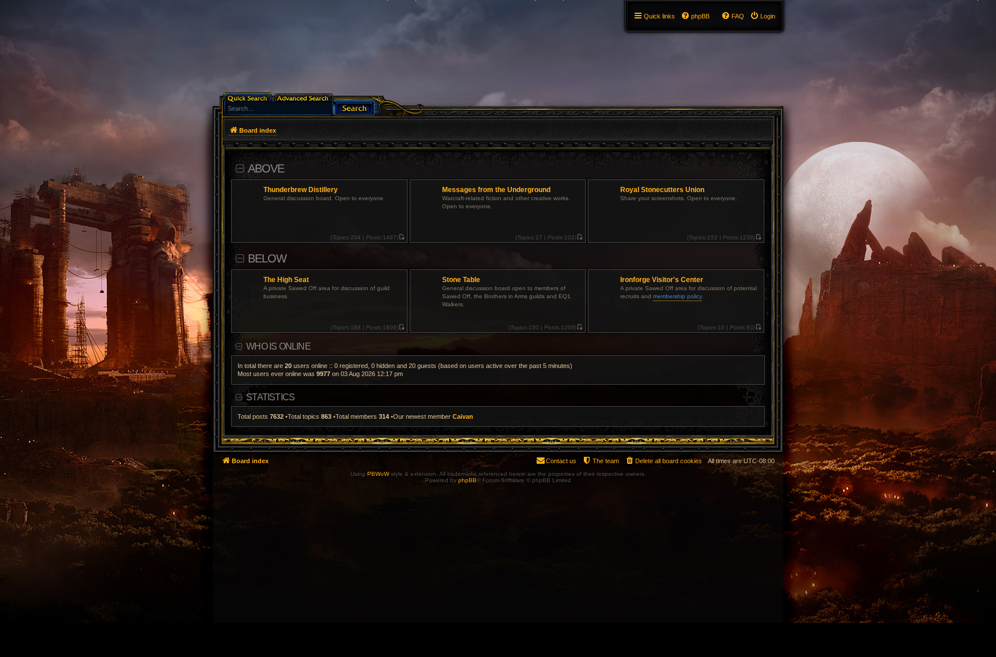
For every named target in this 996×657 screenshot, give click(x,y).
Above (266, 168)
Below (267, 258)
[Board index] (219, 3)
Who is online (278, 346)
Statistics (270, 397)
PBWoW (378, 474)
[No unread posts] (401, 237)
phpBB (467, 480)
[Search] (354, 107)
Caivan (462, 416)
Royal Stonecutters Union (662, 190)
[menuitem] (762, 16)
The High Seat (286, 280)
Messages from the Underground (496, 190)
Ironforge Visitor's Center (661, 280)
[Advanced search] (304, 97)
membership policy (677, 296)
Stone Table (461, 280)
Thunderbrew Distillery (300, 190)
